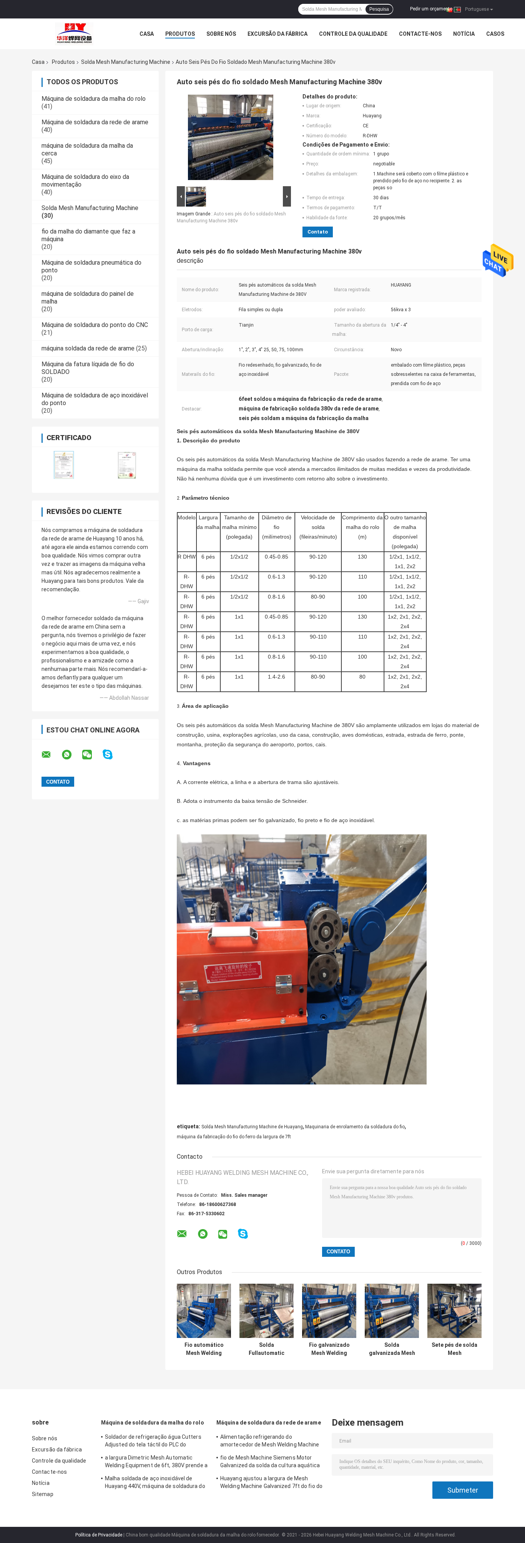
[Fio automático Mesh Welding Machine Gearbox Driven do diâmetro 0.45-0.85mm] (204, 1311)
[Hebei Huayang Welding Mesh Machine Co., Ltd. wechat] (91, 754)
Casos (495, 34)
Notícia (464, 34)
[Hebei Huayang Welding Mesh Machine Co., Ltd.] (74, 33)
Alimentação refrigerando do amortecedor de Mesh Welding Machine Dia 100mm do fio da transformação (269, 1442)
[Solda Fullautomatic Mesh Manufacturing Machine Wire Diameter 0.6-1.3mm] (266, 1311)
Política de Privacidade (98, 1535)
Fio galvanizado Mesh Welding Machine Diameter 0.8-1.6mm (329, 1349)
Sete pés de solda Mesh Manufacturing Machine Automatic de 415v (454, 1349)
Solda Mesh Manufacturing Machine (125, 62)
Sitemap (42, 1494)
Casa (147, 34)
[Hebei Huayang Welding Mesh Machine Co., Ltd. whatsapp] (71, 754)
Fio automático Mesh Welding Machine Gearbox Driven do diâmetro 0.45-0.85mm (204, 1349)
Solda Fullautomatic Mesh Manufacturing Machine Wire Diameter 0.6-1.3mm (267, 1349)
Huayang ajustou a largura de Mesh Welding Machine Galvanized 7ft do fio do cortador (271, 1483)
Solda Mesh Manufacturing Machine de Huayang (252, 1126)
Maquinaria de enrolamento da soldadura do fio (355, 1126)
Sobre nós (221, 34)
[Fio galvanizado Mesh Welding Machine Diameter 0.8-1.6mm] (329, 1311)
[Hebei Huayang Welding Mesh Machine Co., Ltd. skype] (112, 754)
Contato (317, 232)
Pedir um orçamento (431, 9)
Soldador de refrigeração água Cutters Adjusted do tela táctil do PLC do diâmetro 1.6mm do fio (153, 1442)
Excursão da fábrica (277, 34)
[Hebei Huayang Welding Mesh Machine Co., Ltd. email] (51, 754)
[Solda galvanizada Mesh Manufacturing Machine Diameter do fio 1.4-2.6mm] (392, 1311)
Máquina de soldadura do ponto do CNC (95, 325)
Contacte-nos (420, 34)
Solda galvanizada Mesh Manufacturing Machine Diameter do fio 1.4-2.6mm (392, 1349)
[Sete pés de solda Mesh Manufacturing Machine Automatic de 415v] (454, 1311)
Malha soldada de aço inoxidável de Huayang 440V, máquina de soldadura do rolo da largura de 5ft (155, 1483)
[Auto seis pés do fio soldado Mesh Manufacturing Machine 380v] (230, 139)
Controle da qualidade (353, 34)
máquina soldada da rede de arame (88, 348)
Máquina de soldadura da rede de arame (95, 122)
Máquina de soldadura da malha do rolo (94, 98)
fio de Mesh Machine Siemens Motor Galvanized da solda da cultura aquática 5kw (270, 1463)
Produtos (180, 34)
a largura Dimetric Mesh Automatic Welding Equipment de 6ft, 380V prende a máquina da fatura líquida (156, 1463)
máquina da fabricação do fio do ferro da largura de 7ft (234, 1136)
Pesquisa (379, 9)
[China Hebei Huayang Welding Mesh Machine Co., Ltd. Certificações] (63, 465)
